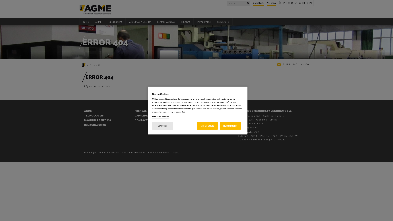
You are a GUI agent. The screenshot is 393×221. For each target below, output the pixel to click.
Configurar (162, 125)
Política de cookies (160, 116)
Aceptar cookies (207, 125)
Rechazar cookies (230, 125)
